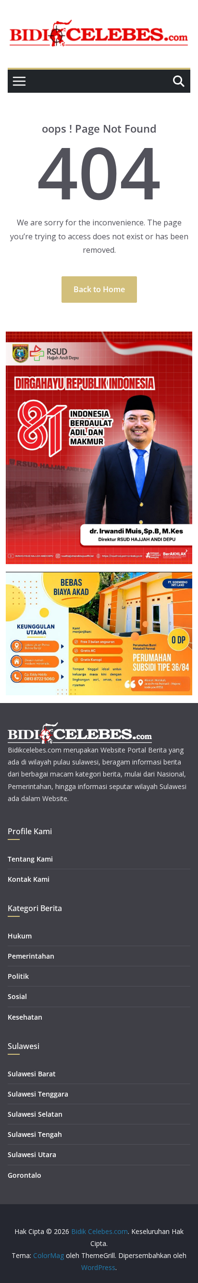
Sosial (17, 996)
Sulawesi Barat (32, 1073)
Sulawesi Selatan (35, 1114)
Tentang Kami (30, 859)
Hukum (20, 935)
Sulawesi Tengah (35, 1134)
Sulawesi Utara (32, 1154)
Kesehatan (25, 1017)
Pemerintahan (31, 956)
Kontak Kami (29, 879)
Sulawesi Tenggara (38, 1093)
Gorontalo (24, 1175)
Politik (18, 976)
